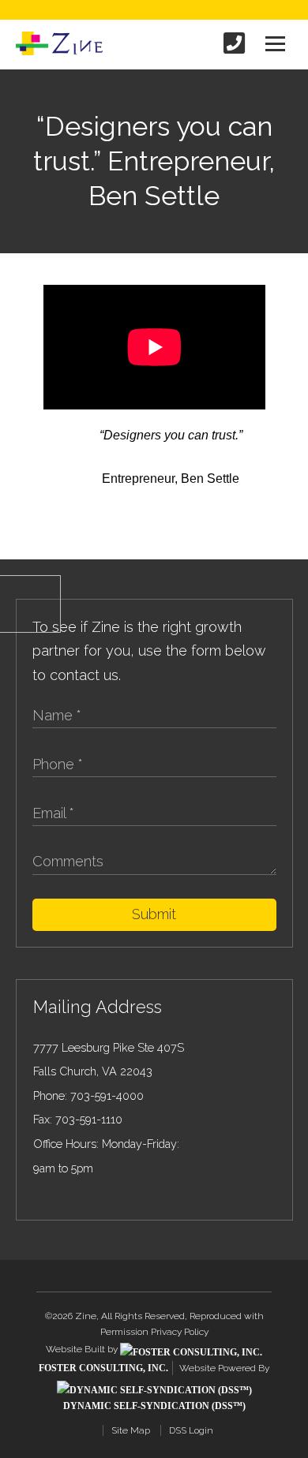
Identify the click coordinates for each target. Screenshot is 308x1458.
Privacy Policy (179, 1331)
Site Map (130, 1430)
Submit (154, 914)
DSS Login (191, 1430)
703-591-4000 (107, 1095)
